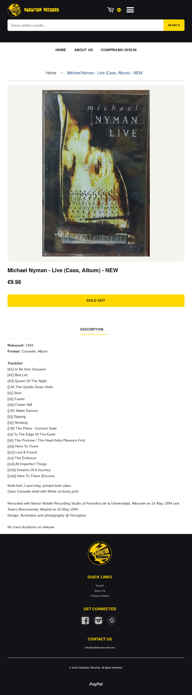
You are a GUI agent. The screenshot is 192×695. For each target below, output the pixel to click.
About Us (99, 591)
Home (51, 72)
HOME (61, 50)
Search (174, 25)
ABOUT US (83, 50)
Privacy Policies (100, 596)
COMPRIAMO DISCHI (118, 50)
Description (91, 329)
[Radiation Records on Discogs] (112, 620)
